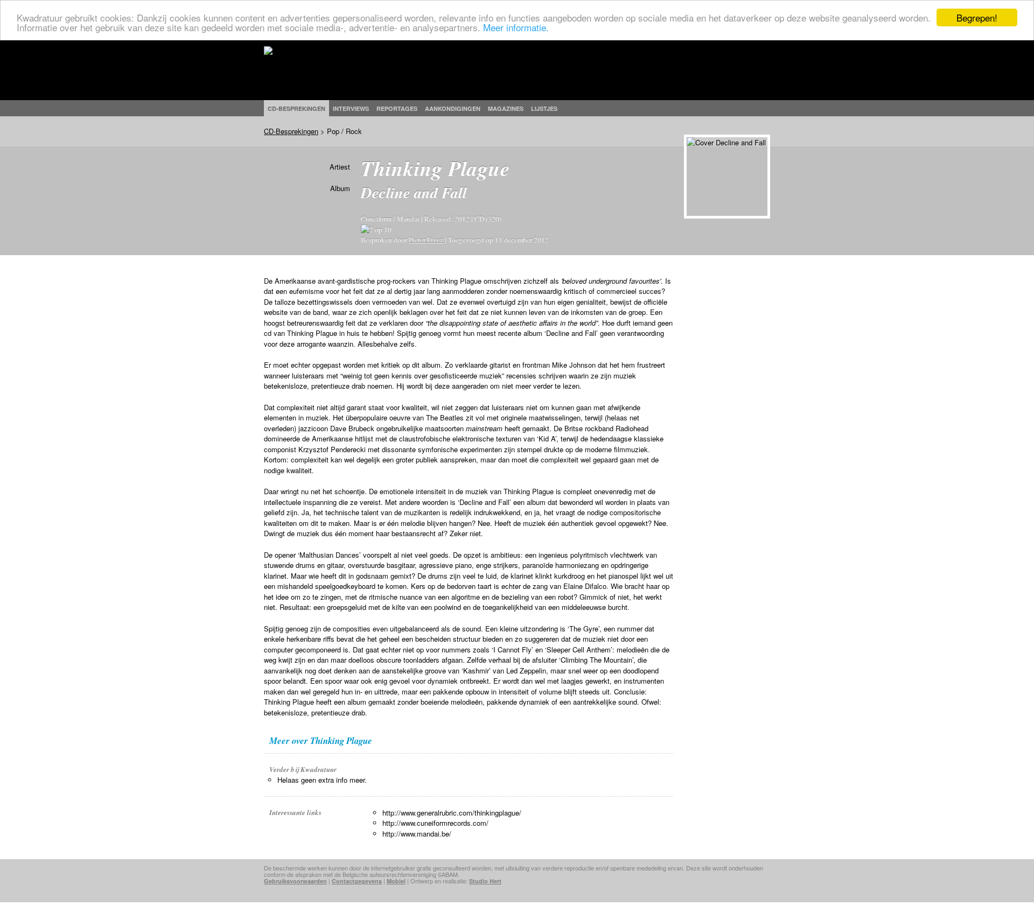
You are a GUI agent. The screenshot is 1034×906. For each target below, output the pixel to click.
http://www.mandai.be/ (416, 833)
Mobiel (396, 881)
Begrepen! (976, 17)
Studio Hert (485, 881)
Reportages (396, 108)
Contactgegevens (357, 881)
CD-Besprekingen (291, 131)
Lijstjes (544, 108)
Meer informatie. (516, 27)
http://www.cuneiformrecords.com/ (435, 823)
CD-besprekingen (296, 108)
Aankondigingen (452, 108)
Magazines (505, 108)
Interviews (351, 108)
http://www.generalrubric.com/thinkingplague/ (451, 812)
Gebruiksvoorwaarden (295, 881)
